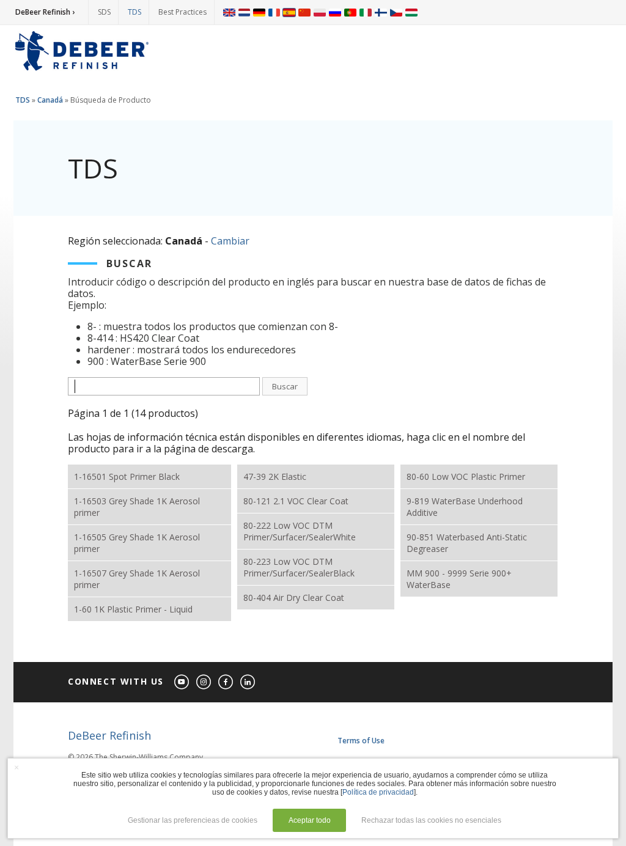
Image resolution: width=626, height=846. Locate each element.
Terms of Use (361, 740)
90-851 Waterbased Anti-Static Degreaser (467, 542)
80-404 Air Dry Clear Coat (293, 597)
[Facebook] (226, 682)
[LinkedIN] (248, 682)
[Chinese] (304, 12)
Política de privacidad (378, 792)
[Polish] (319, 12)
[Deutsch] (259, 12)
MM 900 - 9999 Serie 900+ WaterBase (459, 578)
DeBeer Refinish (109, 735)
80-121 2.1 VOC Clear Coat (295, 501)
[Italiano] (365, 12)
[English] (229, 12)
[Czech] (396, 12)
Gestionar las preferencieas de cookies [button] (192, 820)
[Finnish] (381, 12)
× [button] (16, 767)
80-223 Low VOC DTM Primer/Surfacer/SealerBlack (299, 567)
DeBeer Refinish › (45, 12)
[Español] (289, 12)
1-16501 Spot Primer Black (127, 476)
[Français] (274, 12)
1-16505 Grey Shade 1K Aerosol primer (137, 542)
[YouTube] (182, 682)
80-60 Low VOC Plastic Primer (466, 476)
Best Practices (182, 12)
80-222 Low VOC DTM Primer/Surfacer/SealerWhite (299, 531)
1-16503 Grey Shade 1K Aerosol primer (137, 506)
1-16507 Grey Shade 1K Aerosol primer (137, 578)
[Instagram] (204, 682)
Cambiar (230, 241)
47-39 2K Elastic (274, 476)
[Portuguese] (350, 12)
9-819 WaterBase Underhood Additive (465, 506)
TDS (134, 12)
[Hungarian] (411, 12)
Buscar (285, 386)
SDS (104, 12)
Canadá (50, 100)
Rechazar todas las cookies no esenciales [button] (431, 820)
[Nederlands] (244, 12)
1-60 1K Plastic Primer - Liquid (133, 609)
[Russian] (335, 12)
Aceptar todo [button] (310, 820)
